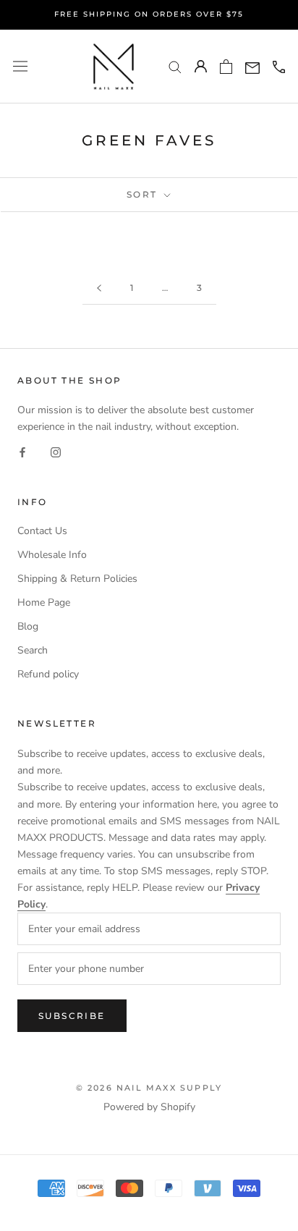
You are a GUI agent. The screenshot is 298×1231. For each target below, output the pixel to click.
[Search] (175, 66)
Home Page (43, 602)
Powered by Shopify (149, 1107)
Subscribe (72, 1015)
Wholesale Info (52, 555)
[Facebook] (22, 452)
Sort (144, 194)
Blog (27, 626)
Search (32, 650)
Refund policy (48, 674)
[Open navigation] (20, 66)
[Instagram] (56, 452)
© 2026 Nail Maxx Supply (149, 1088)
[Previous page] (99, 288)
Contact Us (42, 531)
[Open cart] (226, 66)
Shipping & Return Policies (77, 578)
